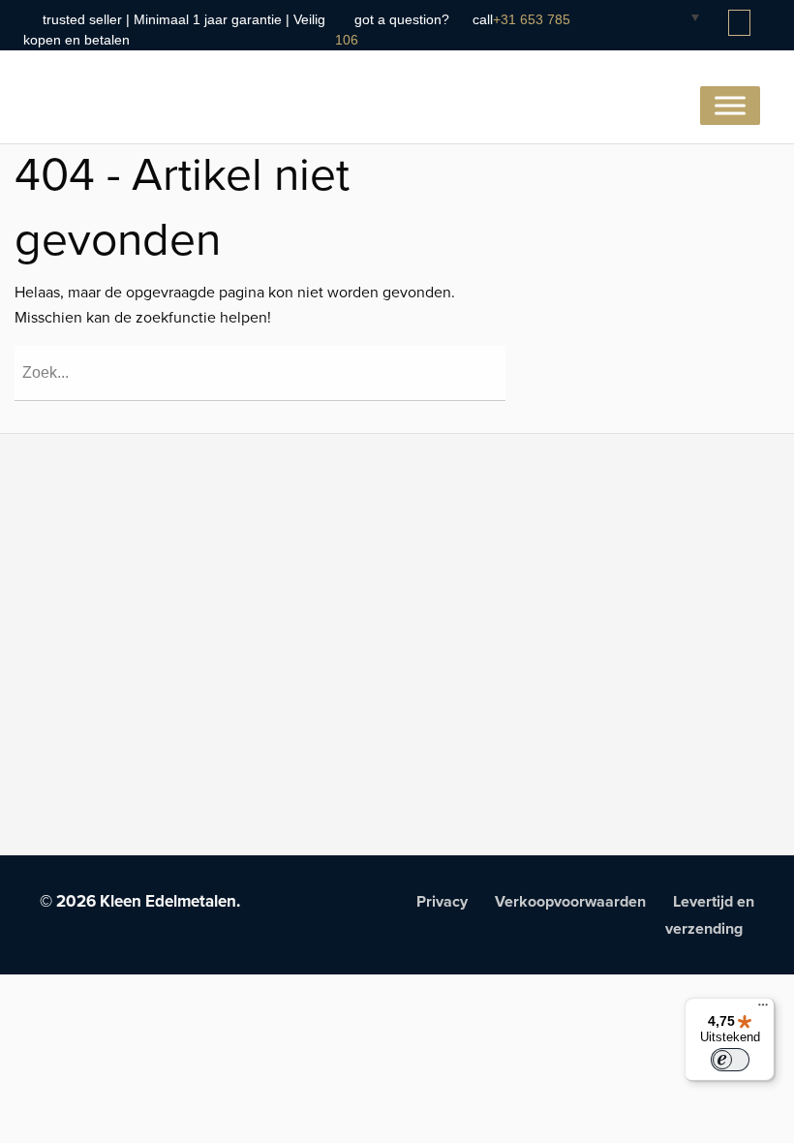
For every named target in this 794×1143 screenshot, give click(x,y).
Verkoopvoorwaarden (570, 901)
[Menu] (763, 1009)
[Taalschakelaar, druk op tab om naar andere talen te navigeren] (680, 16)
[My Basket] (740, 23)
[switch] (730, 1059)
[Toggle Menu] (730, 105)
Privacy (442, 901)
